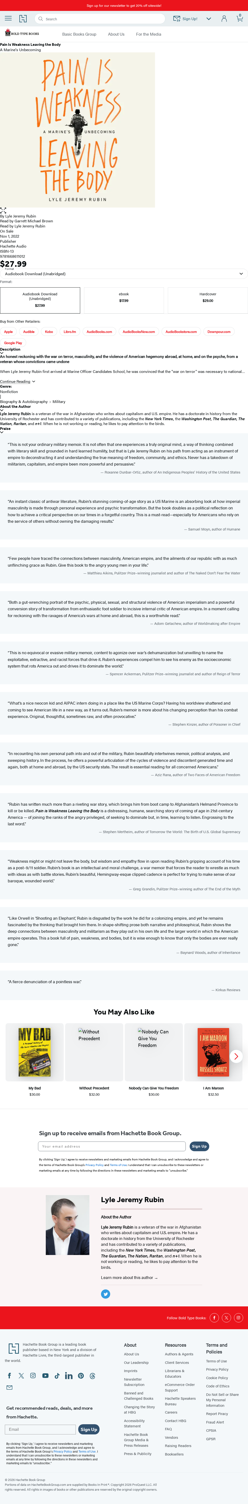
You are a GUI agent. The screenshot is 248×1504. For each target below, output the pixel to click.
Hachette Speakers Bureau (180, 1401)
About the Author (15, 406)
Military (59, 401)
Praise (5, 428)
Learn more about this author (127, 1277)
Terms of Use (216, 1360)
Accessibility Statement (134, 1423)
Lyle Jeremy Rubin (20, 216)
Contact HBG (175, 1420)
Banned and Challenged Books (138, 1395)
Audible (28, 331)
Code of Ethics (217, 1385)
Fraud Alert (215, 1421)
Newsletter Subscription (134, 1381)
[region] (124, 1060)
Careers (171, 1412)
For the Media (148, 34)
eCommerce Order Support (180, 1387)
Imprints (130, 1370)
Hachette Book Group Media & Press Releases (136, 1440)
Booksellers (174, 1453)
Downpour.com (219, 331)
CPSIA (211, 1430)
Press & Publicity (137, 1453)
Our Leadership (136, 1362)
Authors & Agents (179, 1353)
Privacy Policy (217, 1369)
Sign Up (199, 1146)
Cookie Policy (217, 1377)
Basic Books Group (79, 34)
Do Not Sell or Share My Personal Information (222, 1400)
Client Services (177, 1362)
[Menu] (8, 18)
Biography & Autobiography (24, 401)
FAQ (168, 1428)
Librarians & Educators (175, 1373)
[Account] (224, 19)
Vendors (171, 1437)
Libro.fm (70, 331)
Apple (8, 331)
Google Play (13, 342)
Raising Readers (178, 1445)
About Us (116, 34)
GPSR (211, 1438)
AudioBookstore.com (181, 331)
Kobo (49, 331)
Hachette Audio (13, 246)
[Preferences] (208, 18)
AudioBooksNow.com (139, 331)
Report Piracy (217, 1413)
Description (10, 349)
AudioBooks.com (99, 331)
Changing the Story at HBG (139, 1409)
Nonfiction (9, 391)
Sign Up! (190, 18)
